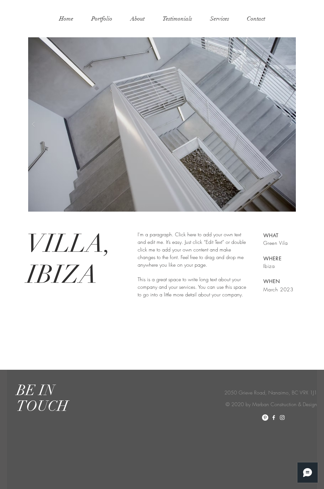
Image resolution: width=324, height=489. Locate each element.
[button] (162, 124)
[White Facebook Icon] (274, 417)
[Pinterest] (265, 417)
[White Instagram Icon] (282, 417)
